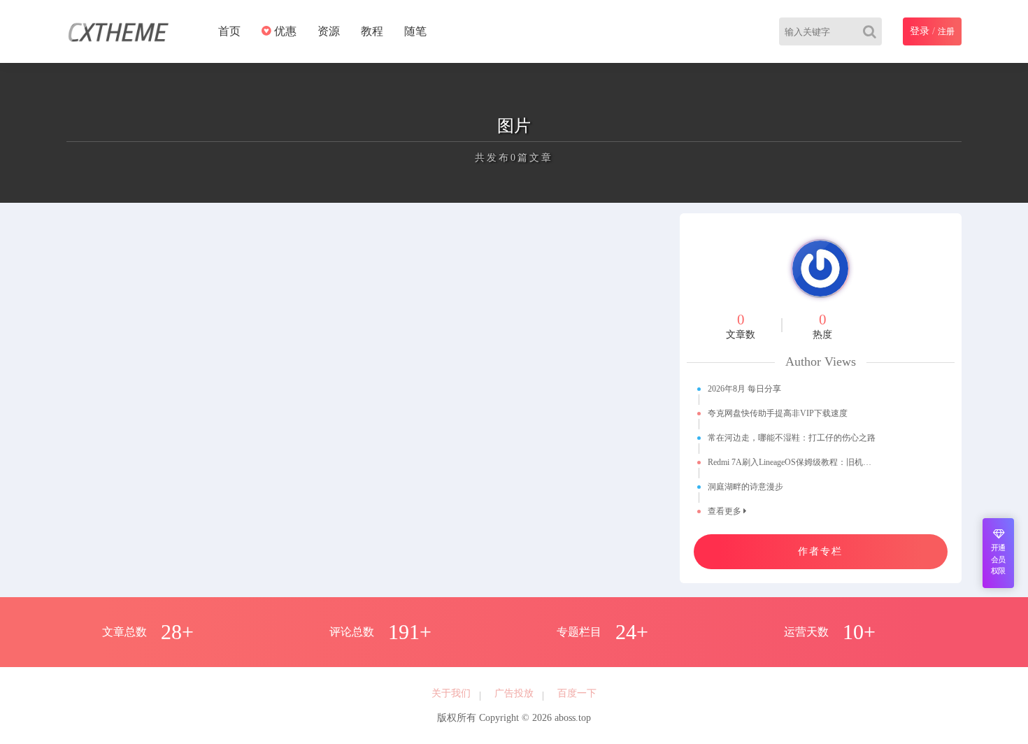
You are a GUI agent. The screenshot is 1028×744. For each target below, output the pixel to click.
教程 (372, 31)
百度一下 (577, 693)
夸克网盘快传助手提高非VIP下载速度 (778, 413)
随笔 (415, 31)
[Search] (872, 31)
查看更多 (725, 511)
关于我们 (451, 693)
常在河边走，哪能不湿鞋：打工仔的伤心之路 (792, 438)
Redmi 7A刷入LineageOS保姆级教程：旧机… (789, 462)
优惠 (284, 31)
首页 (229, 31)
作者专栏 (820, 551)
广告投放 (514, 693)
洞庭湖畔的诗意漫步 (745, 487)
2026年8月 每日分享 (744, 389)
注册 (946, 31)
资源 (328, 31)
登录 (919, 31)
